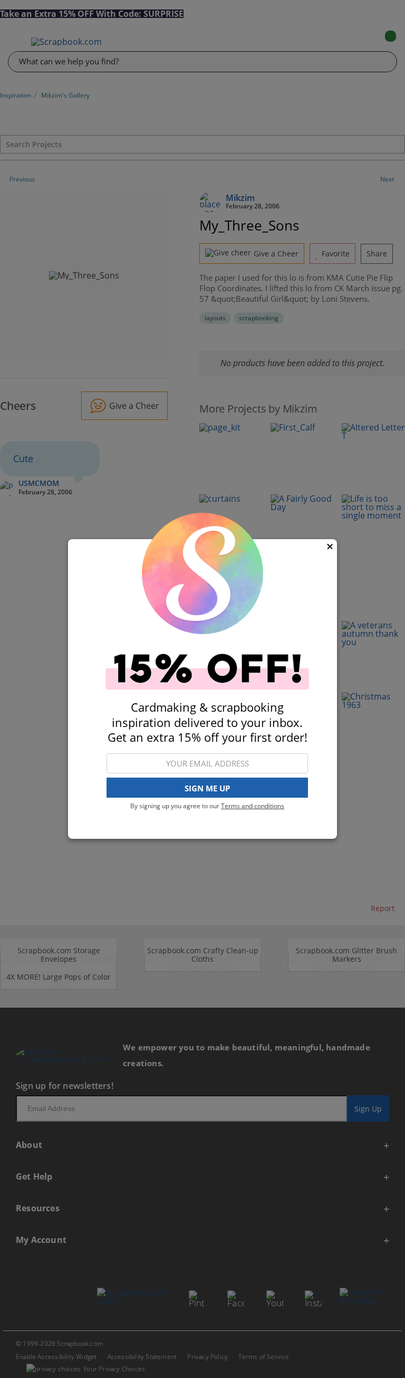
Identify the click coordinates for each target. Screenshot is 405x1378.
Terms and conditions (252, 805)
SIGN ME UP (207, 788)
